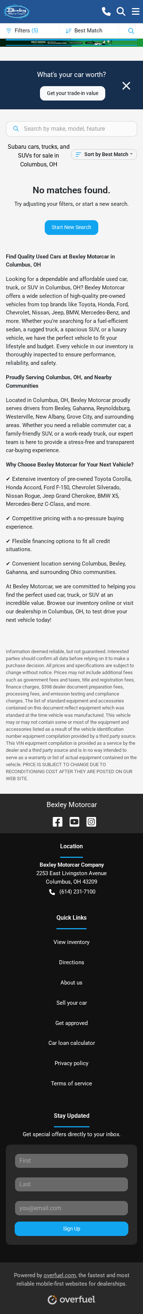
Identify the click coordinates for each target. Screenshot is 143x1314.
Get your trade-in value (72, 93)
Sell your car (71, 1003)
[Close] (126, 86)
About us (71, 982)
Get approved (71, 1023)
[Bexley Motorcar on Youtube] (71, 821)
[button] (106, 11)
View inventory (71, 942)
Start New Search (71, 227)
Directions (71, 962)
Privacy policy (71, 1063)
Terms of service (71, 1083)
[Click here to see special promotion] (71, 42)
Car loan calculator (71, 1043)
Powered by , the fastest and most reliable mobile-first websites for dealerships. (71, 1279)
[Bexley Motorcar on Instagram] (88, 821)
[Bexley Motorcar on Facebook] (54, 821)
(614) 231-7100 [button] (77, 891)
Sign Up (71, 1229)
